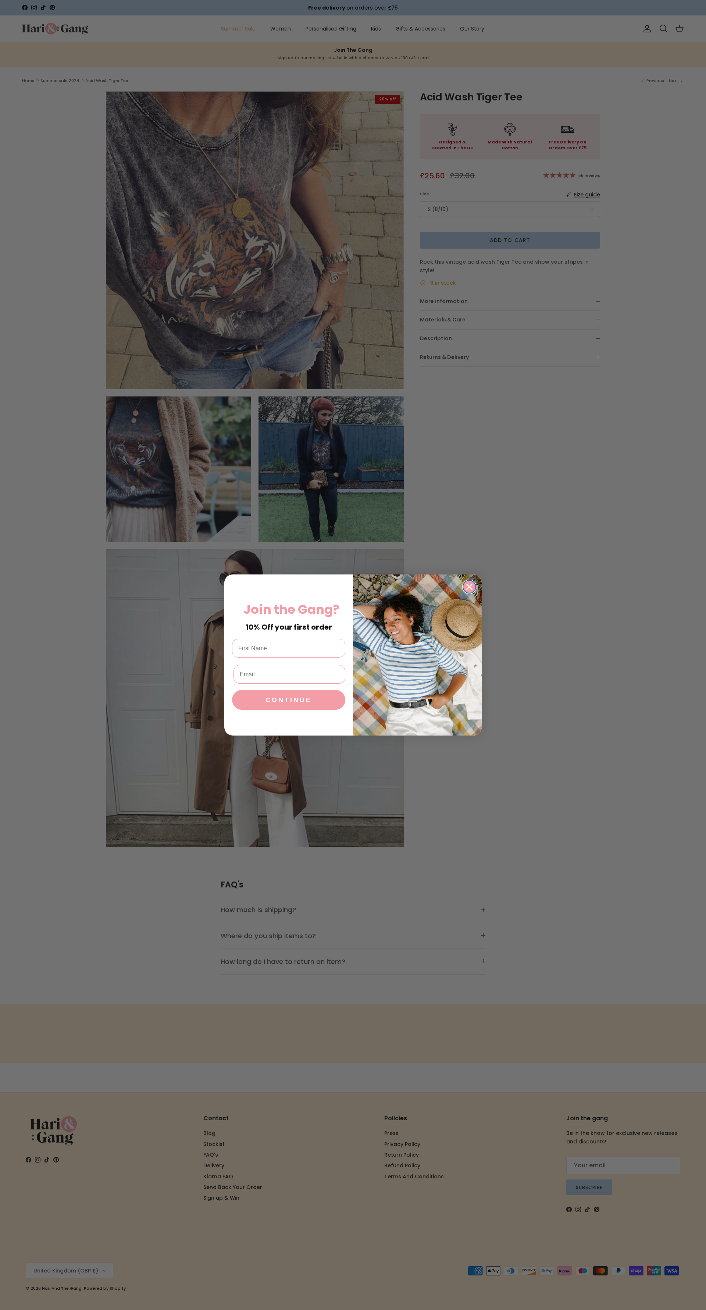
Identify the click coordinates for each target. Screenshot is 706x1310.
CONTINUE (288, 700)
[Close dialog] (469, 586)
